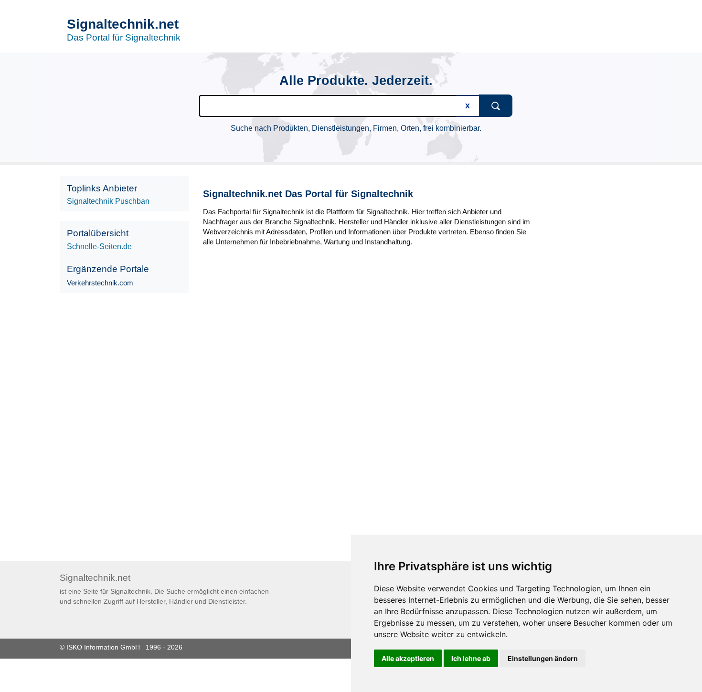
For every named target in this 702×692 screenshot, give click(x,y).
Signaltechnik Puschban (108, 201)
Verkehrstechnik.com (100, 283)
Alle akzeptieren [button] (408, 658)
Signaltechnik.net (123, 24)
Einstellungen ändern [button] (543, 658)
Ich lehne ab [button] (470, 658)
